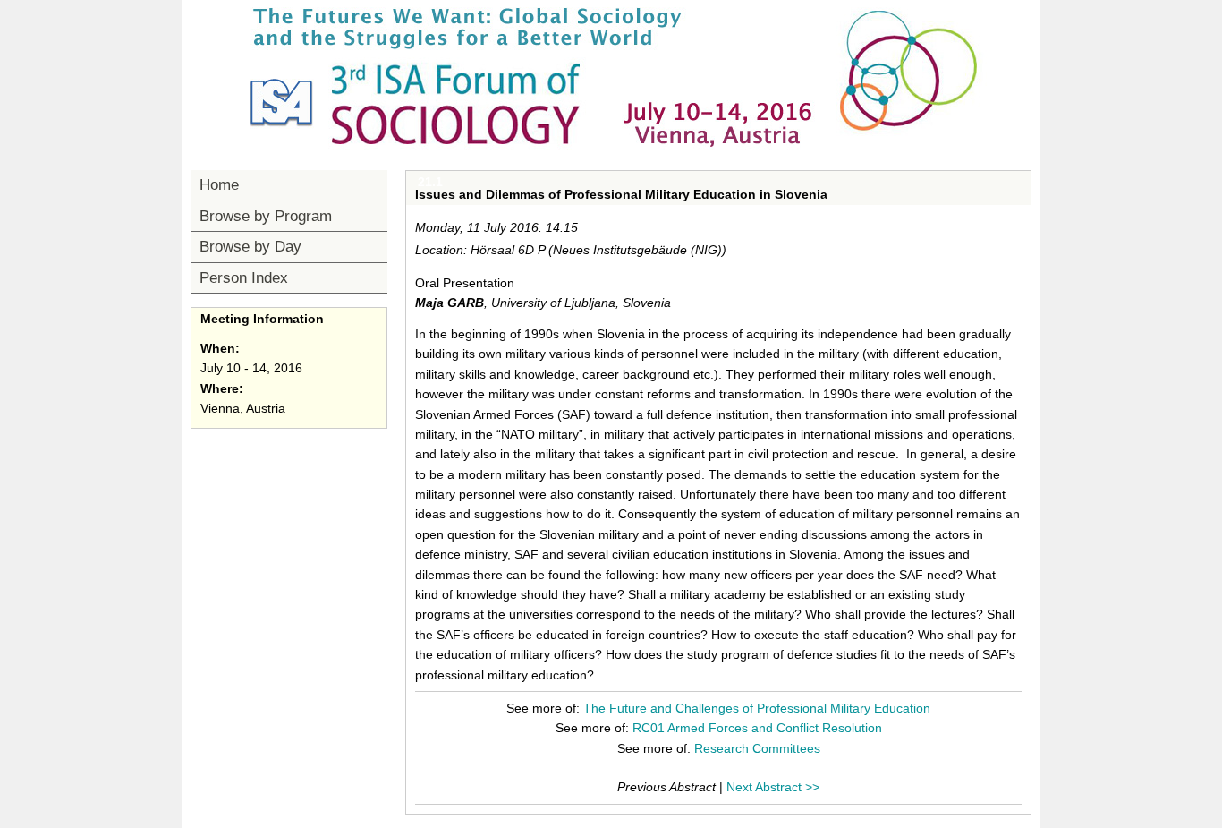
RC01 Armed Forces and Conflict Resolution (757, 728)
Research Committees (757, 748)
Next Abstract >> (772, 787)
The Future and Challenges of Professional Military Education (756, 708)
